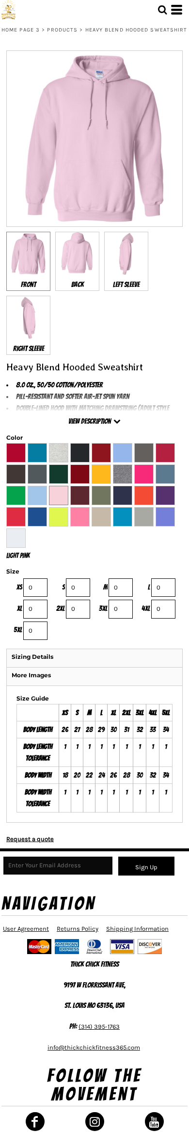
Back (77, 284)
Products (62, 30)
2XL (60, 608)
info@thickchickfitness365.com (93, 1047)
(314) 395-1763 (99, 1026)
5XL (18, 630)
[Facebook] (35, 1121)
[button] (162, 10)
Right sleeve (28, 348)
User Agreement (26, 928)
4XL (146, 608)
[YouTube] (154, 1121)
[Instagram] (94, 1121)
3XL (103, 608)
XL (19, 608)
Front (28, 284)
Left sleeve (126, 284)
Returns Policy (77, 928)
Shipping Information (137, 928)
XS (19, 587)
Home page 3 (20, 30)
